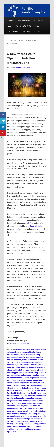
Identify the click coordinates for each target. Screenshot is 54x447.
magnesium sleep (33, 354)
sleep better (40, 411)
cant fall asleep (36, 385)
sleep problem (26, 413)
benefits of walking (22, 349)
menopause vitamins (34, 357)
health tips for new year (20, 393)
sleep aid (21, 411)
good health (36, 388)
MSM (28, 223)
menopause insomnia (16, 357)
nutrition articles (27, 362)
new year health (25, 405)
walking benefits (19, 426)
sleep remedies (13, 367)
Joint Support (39, 20)
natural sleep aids (29, 359)
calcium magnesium (31, 377)
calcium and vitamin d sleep (32, 375)
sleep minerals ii (36, 364)
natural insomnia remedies (34, 400)
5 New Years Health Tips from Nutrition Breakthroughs (21, 58)
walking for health (34, 426)
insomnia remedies (27, 395)
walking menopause (15, 429)
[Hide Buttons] (1, 137)
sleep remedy (38, 413)
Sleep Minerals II (23, 20)
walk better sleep (31, 423)
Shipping (26, 31)
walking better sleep (21, 370)
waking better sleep (15, 423)
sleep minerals (13, 413)
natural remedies (14, 359)
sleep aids (24, 364)
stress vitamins (13, 416)
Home (10, 20)
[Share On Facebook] (3, 115)
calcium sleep (13, 352)
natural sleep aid (14, 403)
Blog (37, 26)
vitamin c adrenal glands (24, 418)
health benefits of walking (30, 352)
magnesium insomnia (33, 398)
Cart (9, 26)
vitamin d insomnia (28, 367)
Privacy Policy (13, 31)
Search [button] (37, 31)
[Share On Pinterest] (3, 133)
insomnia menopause (16, 354)
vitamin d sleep (36, 421)
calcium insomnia (38, 349)
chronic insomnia (14, 388)
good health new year (31, 390)
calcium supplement (21, 385)
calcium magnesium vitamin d (25, 382)
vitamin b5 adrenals (29, 416)
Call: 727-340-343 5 (23, 26)
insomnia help (13, 395)
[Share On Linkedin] (3, 127)
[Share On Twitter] (3, 121)
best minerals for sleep (28, 372)
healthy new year (38, 393)
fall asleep (26, 388)
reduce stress (26, 408)
